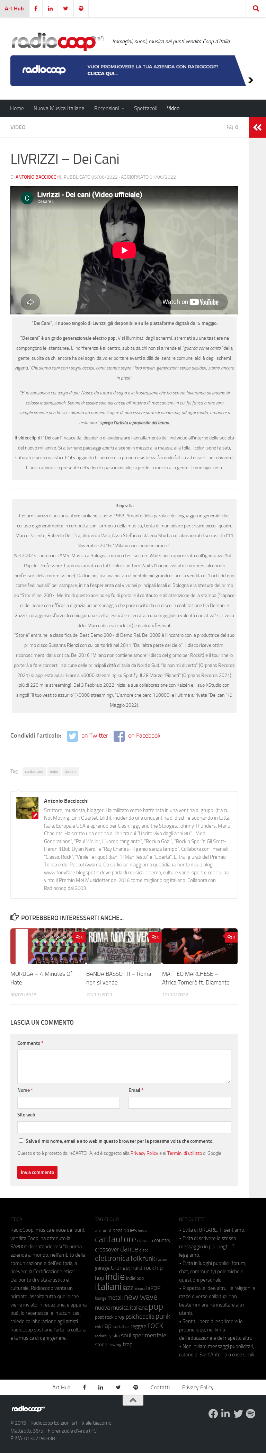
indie (54, 771)
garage (102, 1268)
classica (145, 1240)
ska (116, 1336)
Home (17, 108)
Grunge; (120, 1268)
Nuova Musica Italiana (59, 108)
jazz (128, 1288)
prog (120, 1317)
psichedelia (140, 1316)
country (162, 1240)
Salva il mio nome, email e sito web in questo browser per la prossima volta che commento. (119, 1141)
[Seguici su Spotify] (251, 1414)
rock (155, 1325)
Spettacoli (145, 108)
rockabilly (103, 1336)
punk (163, 1316)
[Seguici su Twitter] (238, 1414)
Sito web (26, 1115)
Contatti (160, 1387)
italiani (71, 771)
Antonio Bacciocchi (38, 177)
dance (129, 1249)
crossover (107, 1249)
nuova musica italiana (121, 1307)
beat (117, 1230)
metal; (115, 1297)
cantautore (34, 771)
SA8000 (18, 1246)
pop (156, 1306)
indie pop (135, 1278)
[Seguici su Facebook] (213, 1414)
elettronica (112, 1258)
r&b (98, 1326)
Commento (30, 1043)
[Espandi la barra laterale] (257, 127)
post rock (104, 1317)
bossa (142, 1231)
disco (143, 1250)
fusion (161, 1259)
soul (126, 1335)
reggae (138, 1326)
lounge (100, 1298)
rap (107, 1326)
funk (149, 1259)
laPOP (153, 1288)
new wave (141, 1297)
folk (136, 1258)
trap (128, 1344)
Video (173, 108)
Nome (25, 1090)
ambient (103, 1230)
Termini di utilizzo (184, 1153)
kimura (139, 1288)
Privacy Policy (144, 1153)
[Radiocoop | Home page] (57, 41)
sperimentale (149, 1335)
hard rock (142, 1268)
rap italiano (121, 1327)
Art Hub (14, 8)
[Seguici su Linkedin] (226, 1414)
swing (116, 1344)
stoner (102, 1344)
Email (135, 1090)
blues (130, 1230)
